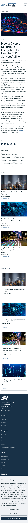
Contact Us (4, 441)
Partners (3, 438)
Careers (3, 444)
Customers (4, 474)
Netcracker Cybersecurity (8, 447)
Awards (3, 462)
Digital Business (6, 154)
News (3, 452)
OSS (21, 160)
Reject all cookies (14, 509)
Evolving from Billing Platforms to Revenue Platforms (13, 290)
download (21, 130)
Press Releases (5, 459)
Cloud (16, 163)
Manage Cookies (14, 514)
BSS (21, 163)
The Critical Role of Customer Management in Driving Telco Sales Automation (11, 221)
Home (2, 11)
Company (4, 431)
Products (3, 422)
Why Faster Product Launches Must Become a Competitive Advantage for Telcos (12, 250)
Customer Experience (7, 166)
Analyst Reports (5, 456)
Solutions (3, 419)
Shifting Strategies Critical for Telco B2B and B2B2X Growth (12, 381)
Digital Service (20, 157)
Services (3, 425)
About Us (3, 434)
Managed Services (13, 160)
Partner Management (7, 163)
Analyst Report (6, 157)
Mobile (4, 160)
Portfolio (4, 415)
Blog (7, 11)
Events (3, 465)
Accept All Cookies (13, 518)
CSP (13, 157)
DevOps (14, 154)
